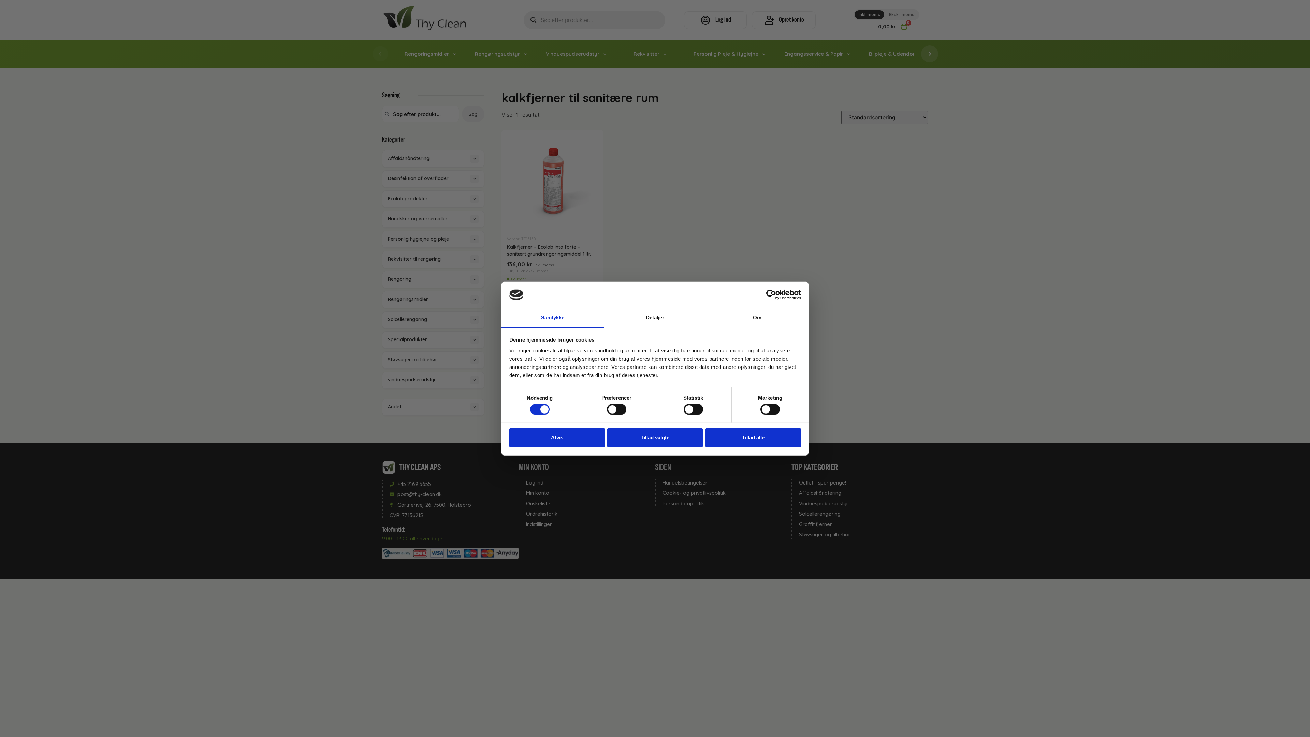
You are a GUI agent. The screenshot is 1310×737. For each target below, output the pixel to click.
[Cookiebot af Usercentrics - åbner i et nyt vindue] (771, 295)
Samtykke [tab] (553, 317)
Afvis (557, 437)
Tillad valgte (655, 437)
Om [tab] (757, 317)
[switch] (616, 409)
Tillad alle (753, 437)
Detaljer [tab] (655, 317)
